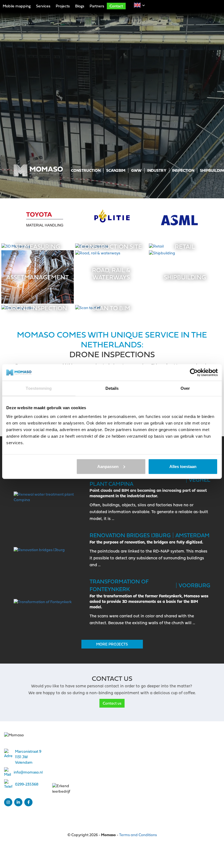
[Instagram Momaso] (8, 802)
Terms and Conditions (138, 835)
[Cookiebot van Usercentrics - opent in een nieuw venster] (194, 372)
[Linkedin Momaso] (18, 802)
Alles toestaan (182, 466)
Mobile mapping (17, 6)
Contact (116, 6)
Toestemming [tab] (39, 388)
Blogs (79, 6)
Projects (63, 6)
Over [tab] (185, 388)
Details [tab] (112, 388)
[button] (137, 5)
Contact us (112, 703)
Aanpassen (108, 466)
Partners (97, 6)
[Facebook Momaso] (28, 802)
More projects (112, 644)
